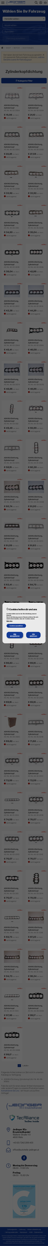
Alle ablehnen (33, 635)
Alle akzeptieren (15, 635)
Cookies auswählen (16, 626)
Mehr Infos (9, 621)
